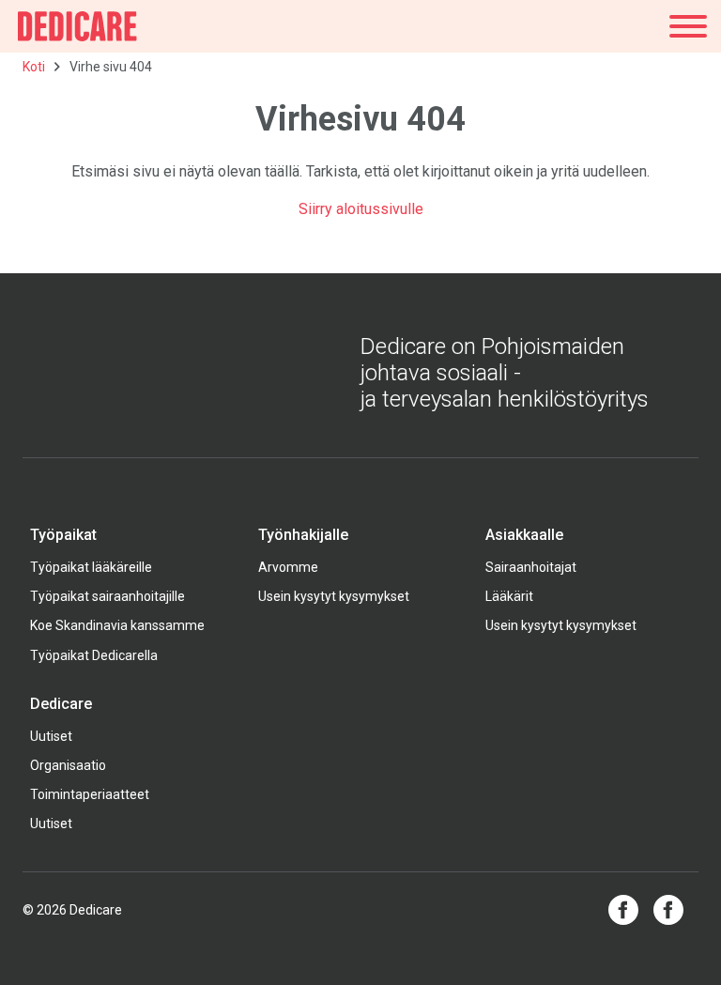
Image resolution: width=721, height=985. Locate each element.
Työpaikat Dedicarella (94, 655)
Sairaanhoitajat (530, 567)
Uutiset (51, 736)
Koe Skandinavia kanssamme (117, 625)
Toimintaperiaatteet (89, 794)
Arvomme (288, 567)
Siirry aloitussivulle (361, 209)
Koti (34, 66)
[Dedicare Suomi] (77, 26)
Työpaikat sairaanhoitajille (107, 596)
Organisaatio (68, 765)
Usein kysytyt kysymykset (333, 596)
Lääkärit (509, 596)
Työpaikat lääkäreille (91, 567)
